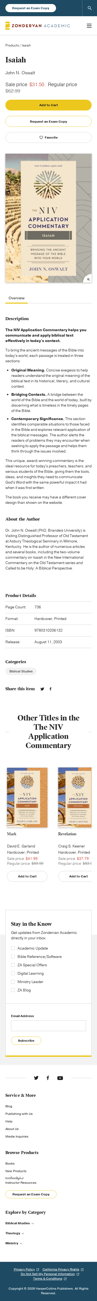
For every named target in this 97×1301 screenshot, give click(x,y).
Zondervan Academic (37, 26)
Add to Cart (48, 105)
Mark (11, 833)
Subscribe (26, 1040)
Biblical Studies (21, 671)
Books (10, 1163)
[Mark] (27, 798)
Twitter (42, 689)
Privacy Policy (24, 1269)
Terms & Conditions (47, 1278)
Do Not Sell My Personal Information (48, 1274)
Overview (17, 298)
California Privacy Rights (61, 1269)
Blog (8, 1106)
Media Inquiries (16, 1136)
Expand (87, 278)
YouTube (60, 1078)
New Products (15, 1171)
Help (8, 1121)
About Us (12, 1129)
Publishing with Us (19, 1114)
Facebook (50, 689)
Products (12, 45)
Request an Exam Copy (30, 8)
